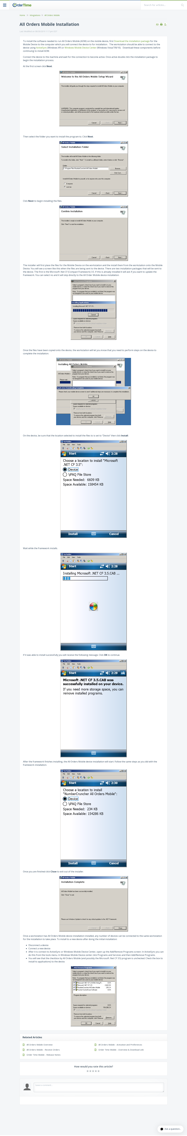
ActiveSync (41, 47)
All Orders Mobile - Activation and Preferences (120, 1044)
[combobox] (161, 5)
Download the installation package (132, 41)
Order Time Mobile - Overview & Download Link (121, 1049)
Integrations (35, 15)
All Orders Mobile (52, 15)
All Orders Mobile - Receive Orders (43, 1049)
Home (22, 15)
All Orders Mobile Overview (40, 1044)
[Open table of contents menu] (4, 5)
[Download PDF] (165, 24)
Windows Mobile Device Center (80, 47)
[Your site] (21, 5)
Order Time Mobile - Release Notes (44, 1054)
